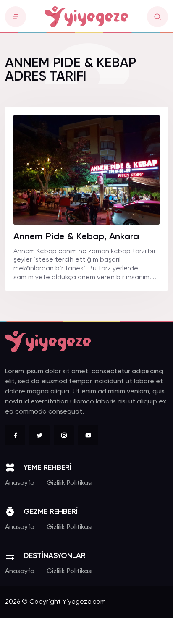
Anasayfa (19, 483)
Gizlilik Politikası (69, 483)
